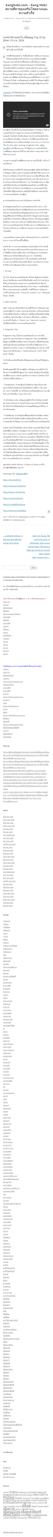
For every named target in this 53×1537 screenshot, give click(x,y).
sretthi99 (7, 92)
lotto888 (6, 1065)
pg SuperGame (8, 1093)
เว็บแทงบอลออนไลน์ (10, 1431)
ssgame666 (7, 1216)
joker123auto (8, 1044)
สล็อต (5, 1342)
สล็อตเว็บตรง (23, 517)
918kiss (6, 669)
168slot (6, 924)
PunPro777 (7, 1145)
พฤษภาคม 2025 (9, 863)
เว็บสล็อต (13, 1517)
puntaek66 (7, 1151)
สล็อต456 (6, 1351)
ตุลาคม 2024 (7, 884)
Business (6, 992)
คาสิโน (5, 1265)
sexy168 (5, 1500)
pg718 (5, 1096)
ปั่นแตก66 (6, 1302)
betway (6, 973)
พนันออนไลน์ (8, 1308)
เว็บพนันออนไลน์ (9, 1421)
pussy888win (8, 1160)
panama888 (7, 1081)
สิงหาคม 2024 (8, 890)
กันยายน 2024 (8, 887)
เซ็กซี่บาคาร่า (8, 1409)
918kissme (7, 952)
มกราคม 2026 (8, 838)
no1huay (6, 1074)
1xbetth (6, 638)
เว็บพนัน (6, 1418)
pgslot (5, 645)
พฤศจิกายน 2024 (9, 881)
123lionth (6, 921)
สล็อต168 (6, 1348)
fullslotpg (6, 1004)
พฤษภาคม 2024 (9, 899)
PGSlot (5, 1114)
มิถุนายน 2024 (8, 896)
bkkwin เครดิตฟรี (9, 976)
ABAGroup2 (7, 958)
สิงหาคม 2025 (8, 853)
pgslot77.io (7, 1124)
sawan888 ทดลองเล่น (11, 1179)
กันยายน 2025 (8, 850)
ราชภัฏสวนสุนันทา (10, 1329)
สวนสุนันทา (7, 1394)
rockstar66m (8, 1167)
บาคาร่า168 (7, 1292)
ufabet (5, 1240)
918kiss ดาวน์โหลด (10, 945)
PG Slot (6, 1090)
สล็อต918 (6, 1366)
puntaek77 (7, 1154)
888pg (5, 939)
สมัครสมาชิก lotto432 (11, 1339)
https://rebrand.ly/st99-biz (14, 486)
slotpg (5, 632)
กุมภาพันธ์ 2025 (9, 872)
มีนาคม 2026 (8, 832)
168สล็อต (6, 927)
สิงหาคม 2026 (8, 817)
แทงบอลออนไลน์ (9, 1437)
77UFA (5, 936)
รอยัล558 (6, 1326)
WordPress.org (8, 1477)
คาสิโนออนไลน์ (9, 1271)
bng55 (5, 979)
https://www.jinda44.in (11, 614)
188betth (6, 930)
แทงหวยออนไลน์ (9, 1440)
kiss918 (6, 651)
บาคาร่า (6, 626)
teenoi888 (7, 1222)
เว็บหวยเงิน (7, 737)
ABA (4, 955)
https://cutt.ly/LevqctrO (13, 498)
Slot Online (7, 1197)
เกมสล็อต (26, 1514)
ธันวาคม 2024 (8, 878)
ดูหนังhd (6, 718)
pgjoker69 (7, 1108)
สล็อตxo (6, 629)
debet (5, 998)
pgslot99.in (7, 1130)
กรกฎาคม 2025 (8, 856)
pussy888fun (44, 1498)
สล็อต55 (6, 1354)
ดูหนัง (5, 712)
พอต (4, 1311)
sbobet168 (7, 1182)
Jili (4, 1028)
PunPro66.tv (8, 1142)
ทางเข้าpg (6, 1286)
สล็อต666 (6, 1357)
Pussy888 (6, 1157)
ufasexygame (8, 1256)
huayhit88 (7, 1022)
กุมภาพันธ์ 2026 (9, 835)
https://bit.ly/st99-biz (12, 480)
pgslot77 (6, 700)
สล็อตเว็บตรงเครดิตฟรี (11, 727)
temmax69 (7, 1225)
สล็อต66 (40, 1506)
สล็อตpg (6, 1375)
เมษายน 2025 (8, 866)
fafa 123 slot (7, 1001)
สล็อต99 (6, 611)
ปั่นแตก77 (6, 1305)
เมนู (26, 28)
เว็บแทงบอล (7, 1428)
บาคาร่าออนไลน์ (9, 1296)
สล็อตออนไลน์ (8, 1382)
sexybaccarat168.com (11, 1188)
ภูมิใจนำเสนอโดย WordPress (13, 1532)
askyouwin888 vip (10, 967)
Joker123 (6, 1041)
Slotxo (5, 1206)
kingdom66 (7, 1056)
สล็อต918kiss (8, 1369)
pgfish (5, 1102)
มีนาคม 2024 (8, 906)
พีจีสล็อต (6, 1314)
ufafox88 (6, 1249)
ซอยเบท (6, 1277)
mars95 (6, 1071)
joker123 (6, 602)
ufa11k (5, 1231)
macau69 (6, 1068)
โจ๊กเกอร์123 (7, 1443)
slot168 (6, 605)
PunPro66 (7, 1139)
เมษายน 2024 (8, 902)
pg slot (5, 641)
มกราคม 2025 (8, 875)
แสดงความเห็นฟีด (9, 1474)
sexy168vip (7, 1185)
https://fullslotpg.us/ (11, 706)
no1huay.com (8, 1078)
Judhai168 (7, 1053)
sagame (6, 678)
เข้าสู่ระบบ (7, 1468)
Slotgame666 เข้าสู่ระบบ (12, 1203)
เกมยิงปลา (7, 1403)
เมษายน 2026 (8, 829)
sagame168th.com (10, 1176)
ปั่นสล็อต (6, 1299)
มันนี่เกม (6, 1323)
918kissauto (7, 949)
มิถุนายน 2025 (8, 860)
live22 (5, 709)
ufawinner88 (8, 1259)
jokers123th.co (8, 1050)
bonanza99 (7, 982)
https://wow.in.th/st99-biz (14, 492)
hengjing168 (7, 1019)
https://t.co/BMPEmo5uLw (14, 504)
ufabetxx (6, 1243)
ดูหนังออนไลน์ (8, 675)
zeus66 (5, 1262)
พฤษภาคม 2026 (9, 826)
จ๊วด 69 (5, 1274)
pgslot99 (6, 1127)
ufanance (6, 1253)
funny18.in (7, 1010)
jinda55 (6, 1035)
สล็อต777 (6, 1360)
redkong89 (7, 1164)
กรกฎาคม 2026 (8, 820)
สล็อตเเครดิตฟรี (8, 1391)
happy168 (7, 1016)
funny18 (6, 1007)
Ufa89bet (6, 1237)
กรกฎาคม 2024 (8, 893)
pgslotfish (7, 1133)
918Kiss (6, 942)
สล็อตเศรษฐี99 (22, 473)
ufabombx (7, 1246)
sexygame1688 (8, 1191)
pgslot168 (7, 1117)
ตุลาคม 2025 (7, 847)
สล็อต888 (6, 1363)
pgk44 (5, 1111)
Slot (4, 1194)
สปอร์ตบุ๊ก (6, 1335)
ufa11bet (6, 1228)
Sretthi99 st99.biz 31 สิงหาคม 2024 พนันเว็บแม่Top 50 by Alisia (13, 539)
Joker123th (7, 1047)
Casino (5, 995)
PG (4, 1087)
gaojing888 (7, 1013)
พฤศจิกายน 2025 (9, 844)
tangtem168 (7, 1219)
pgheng (6, 1105)
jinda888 (6, 1038)
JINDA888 (6, 617)
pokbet (6, 1136)
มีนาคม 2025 (8, 869)
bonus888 (7, 985)
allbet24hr (7, 961)
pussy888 (6, 623)
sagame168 (7, 1170)
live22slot (6, 1062)
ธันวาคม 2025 (8, 841)
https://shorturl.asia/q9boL (14, 510)
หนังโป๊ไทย (7, 635)
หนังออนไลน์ (7, 1397)
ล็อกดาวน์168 (8, 1332)
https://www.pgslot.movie (13, 697)
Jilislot (5, 1031)
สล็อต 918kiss (8, 1345)
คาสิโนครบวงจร (9, 1268)
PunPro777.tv (8, 1148)
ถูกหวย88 (6, 1283)
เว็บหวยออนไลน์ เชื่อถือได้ (12, 1425)
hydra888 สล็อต (9, 1025)
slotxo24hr (7, 1210)
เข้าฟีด (5, 1471)
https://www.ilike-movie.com (14, 715)
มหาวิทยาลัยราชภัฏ (10, 1320)
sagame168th (8, 1173)
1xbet (5, 933)
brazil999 (6, 988)
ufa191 (5, 1234)
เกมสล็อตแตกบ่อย (39, 1515)
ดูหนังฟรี (6, 721)
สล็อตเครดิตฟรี (8, 1385)
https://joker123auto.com (13, 681)
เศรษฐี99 (6, 1434)
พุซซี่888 (6, 1317)
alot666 (6, 964)
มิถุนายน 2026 (8, 823)
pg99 (5, 703)
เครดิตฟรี (6, 1406)
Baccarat (6, 970)
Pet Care (6, 1084)
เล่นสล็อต (6, 1412)
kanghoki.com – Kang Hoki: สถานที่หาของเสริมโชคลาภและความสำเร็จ (26, 9)
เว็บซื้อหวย (7, 1415)
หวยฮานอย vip (8, 1400)
